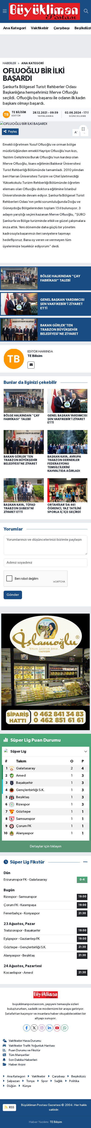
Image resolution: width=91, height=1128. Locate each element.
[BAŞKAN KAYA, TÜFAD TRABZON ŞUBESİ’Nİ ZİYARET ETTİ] (24, 490)
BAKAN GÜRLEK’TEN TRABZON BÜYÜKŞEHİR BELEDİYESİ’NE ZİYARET (20, 460)
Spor (44, 1081)
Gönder (13, 595)
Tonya (30, 1081)
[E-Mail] (31, 365)
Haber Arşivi (17, 1064)
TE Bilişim (56, 1122)
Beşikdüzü (78, 1076)
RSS (11, 1107)
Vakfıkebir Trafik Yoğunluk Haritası (32, 1045)
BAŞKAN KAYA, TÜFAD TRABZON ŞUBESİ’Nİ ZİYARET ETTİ (19, 508)
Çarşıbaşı (62, 28)
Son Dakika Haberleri (23, 1059)
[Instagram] (41, 1027)
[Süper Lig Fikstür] (85, 862)
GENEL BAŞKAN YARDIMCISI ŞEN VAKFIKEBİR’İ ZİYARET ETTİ (67, 419)
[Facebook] (26, 1027)
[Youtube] (57, 1027)
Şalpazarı (13, 1081)
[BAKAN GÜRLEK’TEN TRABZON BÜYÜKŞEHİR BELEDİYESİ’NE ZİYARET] (24, 442)
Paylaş (12, 131)
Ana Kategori (14, 28)
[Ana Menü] (5, 11)
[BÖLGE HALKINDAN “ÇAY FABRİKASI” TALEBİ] (24, 401)
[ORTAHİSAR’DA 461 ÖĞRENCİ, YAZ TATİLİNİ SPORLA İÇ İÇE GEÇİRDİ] (67, 490)
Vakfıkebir (39, 28)
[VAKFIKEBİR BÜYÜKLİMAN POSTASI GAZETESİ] (44, 11)
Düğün (11, 1086)
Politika (74, 1081)
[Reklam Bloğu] (45, 672)
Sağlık (58, 1081)
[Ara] (86, 11)
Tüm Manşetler (19, 1055)
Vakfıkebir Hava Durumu (25, 1040)
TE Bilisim (35, 356)
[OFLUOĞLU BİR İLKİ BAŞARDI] (45, 124)
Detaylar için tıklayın (45, 846)
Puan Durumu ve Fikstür (24, 1050)
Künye (27, 1086)
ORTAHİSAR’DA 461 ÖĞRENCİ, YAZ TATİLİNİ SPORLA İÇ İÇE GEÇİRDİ (64, 508)
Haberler (9, 63)
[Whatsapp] (64, 1027)
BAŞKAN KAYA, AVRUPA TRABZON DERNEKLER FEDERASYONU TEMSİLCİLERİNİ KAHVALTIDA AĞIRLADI (64, 463)
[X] (34, 1027)
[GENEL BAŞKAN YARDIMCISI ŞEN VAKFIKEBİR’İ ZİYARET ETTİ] (67, 401)
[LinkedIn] (49, 1027)
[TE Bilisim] (14, 359)
